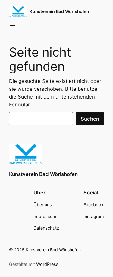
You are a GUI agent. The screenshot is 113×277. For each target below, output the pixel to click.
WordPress (47, 264)
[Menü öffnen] (12, 26)
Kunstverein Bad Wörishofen (59, 11)
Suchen (90, 119)
